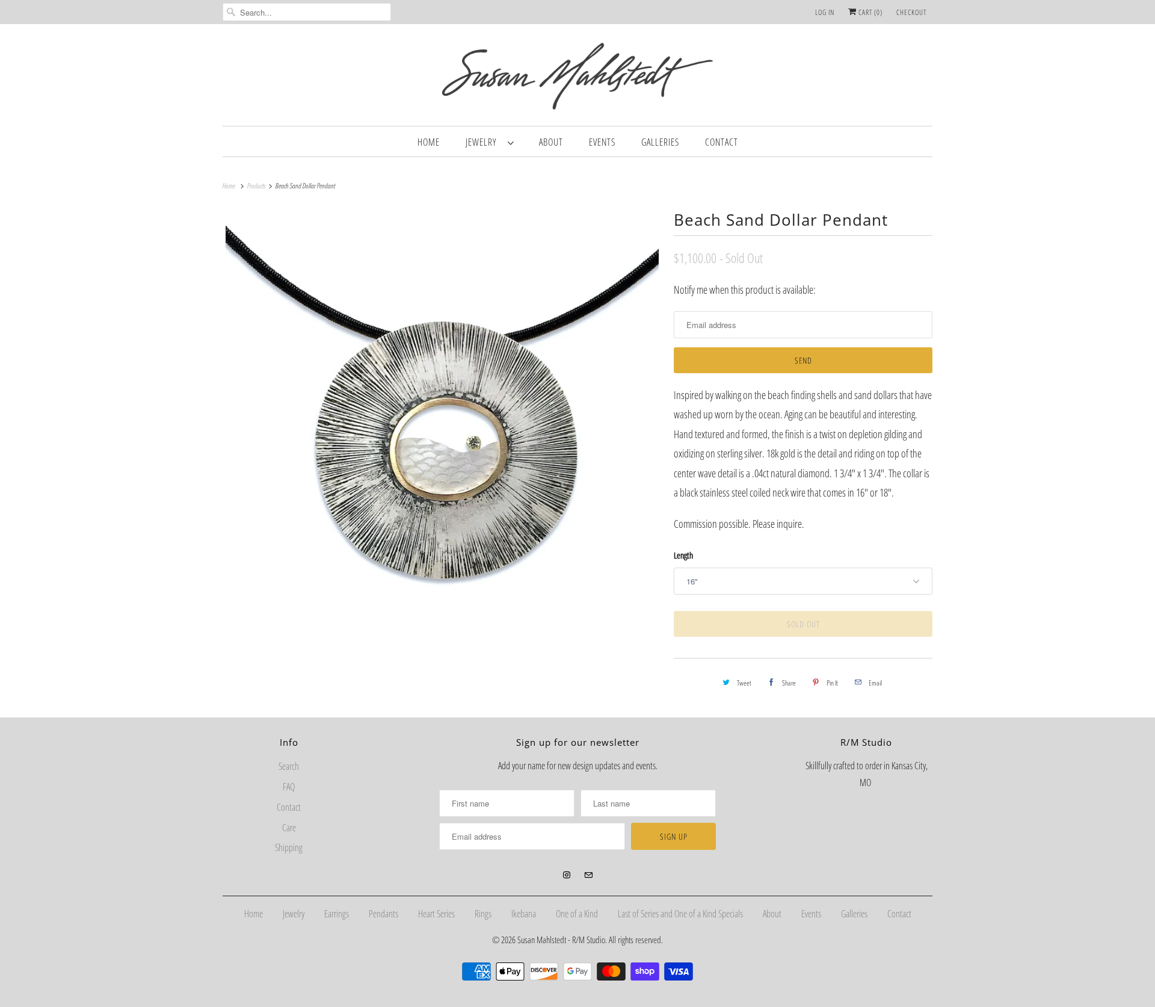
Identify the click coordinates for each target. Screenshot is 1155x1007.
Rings (483, 913)
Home (428, 142)
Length (683, 555)
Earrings (336, 913)
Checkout (911, 12)
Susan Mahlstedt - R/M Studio (561, 940)
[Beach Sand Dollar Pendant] (442, 426)
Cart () (869, 12)
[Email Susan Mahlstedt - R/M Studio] (588, 875)
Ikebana (523, 913)
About (551, 142)
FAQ (289, 786)
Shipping (289, 847)
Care (289, 827)
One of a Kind (577, 913)
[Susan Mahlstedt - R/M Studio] (577, 78)
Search (289, 766)
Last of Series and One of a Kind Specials (680, 913)
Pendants (383, 913)
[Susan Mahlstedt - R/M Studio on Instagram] (566, 875)
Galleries (660, 142)
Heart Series (436, 913)
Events (602, 142)
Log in (824, 12)
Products (256, 186)
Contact (721, 142)
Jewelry (484, 142)
